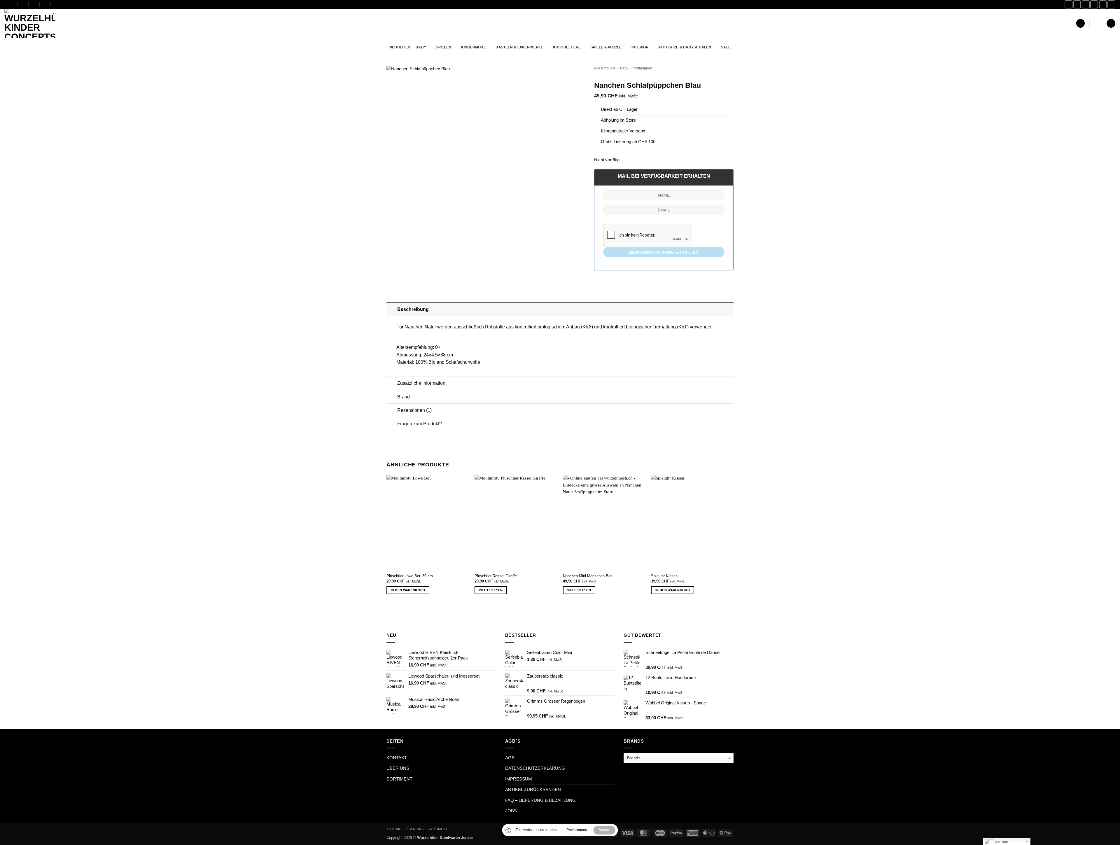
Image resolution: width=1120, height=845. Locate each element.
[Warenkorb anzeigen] (1111, 23)
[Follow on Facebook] (1068, 4)
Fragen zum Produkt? (419, 423)
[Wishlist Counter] (1096, 23)
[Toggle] (391, 309)
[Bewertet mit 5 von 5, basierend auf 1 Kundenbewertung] (664, 76)
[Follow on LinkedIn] (1111, 4)
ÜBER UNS (397, 768)
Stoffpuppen (642, 68)
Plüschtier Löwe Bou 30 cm (409, 576)
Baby (624, 68)
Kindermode (473, 47)
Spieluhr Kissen (664, 576)
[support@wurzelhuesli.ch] (23, 4)
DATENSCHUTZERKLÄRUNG (535, 768)
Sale (726, 47)
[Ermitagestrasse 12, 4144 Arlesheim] (12, 4)
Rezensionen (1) (414, 410)
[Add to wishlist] (576, 74)
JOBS (511, 811)
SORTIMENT (399, 779)
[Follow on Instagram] (1077, 4)
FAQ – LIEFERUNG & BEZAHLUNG (540, 800)
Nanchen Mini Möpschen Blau (588, 576)
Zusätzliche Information (421, 383)
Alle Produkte (604, 68)
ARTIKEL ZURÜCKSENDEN (533, 789)
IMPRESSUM (518, 779)
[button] (1080, 23)
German (1000, 841)
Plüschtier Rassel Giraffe (496, 576)
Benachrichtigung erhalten (664, 252)
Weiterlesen (491, 590)
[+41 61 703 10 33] (45, 4)
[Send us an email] (1094, 4)
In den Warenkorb (408, 590)
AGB (509, 757)
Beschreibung (413, 309)
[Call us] (1103, 4)
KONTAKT (396, 757)
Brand (403, 396)
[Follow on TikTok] (1086, 4)
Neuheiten (399, 47)
